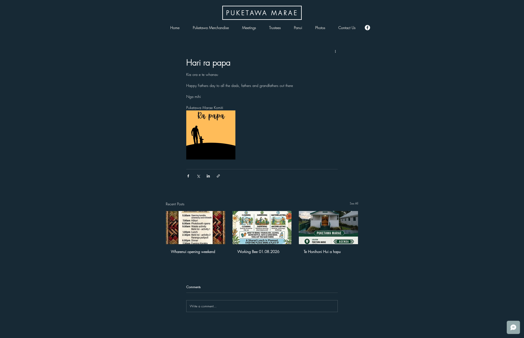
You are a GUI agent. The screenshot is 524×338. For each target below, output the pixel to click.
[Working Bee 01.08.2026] (262, 227)
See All (354, 203)
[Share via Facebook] (188, 176)
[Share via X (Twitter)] (198, 176)
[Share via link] (218, 176)
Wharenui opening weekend (193, 251)
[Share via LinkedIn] (208, 176)
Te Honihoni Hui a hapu (322, 251)
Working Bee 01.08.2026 (258, 251)
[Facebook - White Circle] (367, 27)
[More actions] (335, 51)
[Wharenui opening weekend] (195, 227)
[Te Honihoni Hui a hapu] (328, 227)
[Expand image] (210, 134)
